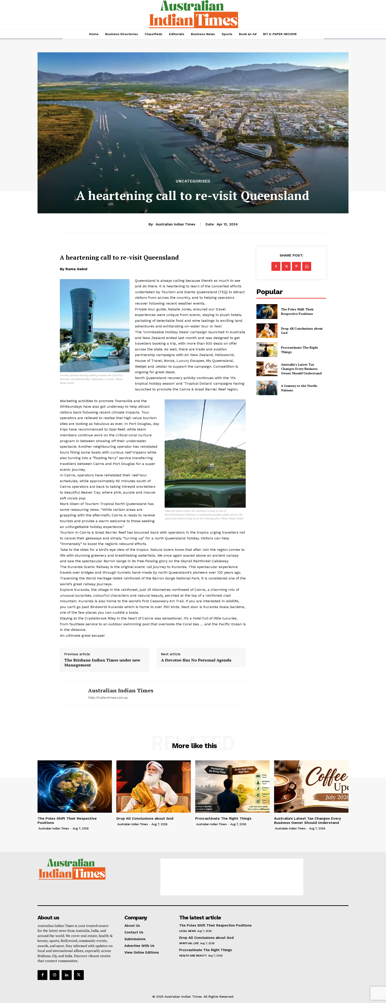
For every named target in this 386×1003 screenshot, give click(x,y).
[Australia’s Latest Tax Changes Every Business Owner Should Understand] (266, 368)
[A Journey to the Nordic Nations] (266, 388)
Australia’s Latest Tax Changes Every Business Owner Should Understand (301, 368)
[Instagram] (54, 975)
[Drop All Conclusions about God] (266, 330)
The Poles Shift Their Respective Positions (297, 311)
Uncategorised (193, 181)
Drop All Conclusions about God (144, 818)
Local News (187, 931)
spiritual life (189, 943)
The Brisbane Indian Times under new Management (102, 662)
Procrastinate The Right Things (223, 818)
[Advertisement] (231, 877)
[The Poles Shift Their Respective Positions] (266, 311)
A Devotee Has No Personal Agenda (196, 660)
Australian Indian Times (175, 224)
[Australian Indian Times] (70, 694)
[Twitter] (286, 266)
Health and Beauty (193, 955)
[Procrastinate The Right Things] (266, 349)
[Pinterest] (296, 266)
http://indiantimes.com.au (108, 697)
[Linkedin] (66, 975)
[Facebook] (275, 266)
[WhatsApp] (306, 266)
